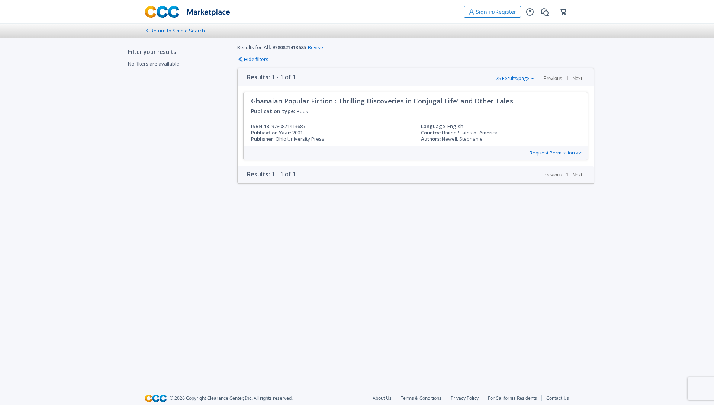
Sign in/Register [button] (496, 11)
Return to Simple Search (178, 30)
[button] (530, 12)
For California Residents (512, 398)
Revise (315, 47)
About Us (382, 398)
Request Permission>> (556, 153)
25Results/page (512, 78)
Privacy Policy (465, 398)
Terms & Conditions (421, 398)
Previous (552, 78)
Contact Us (557, 398)
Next (577, 78)
